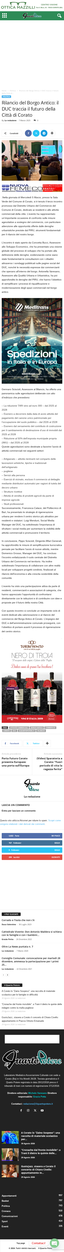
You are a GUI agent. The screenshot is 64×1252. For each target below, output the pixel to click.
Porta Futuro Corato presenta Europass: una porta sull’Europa (15, 762)
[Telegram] (44, 133)
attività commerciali (19, 728)
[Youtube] (42, 1111)
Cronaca (6, 1211)
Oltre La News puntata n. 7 (17, 946)
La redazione (10, 120)
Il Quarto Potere (12, 985)
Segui (57, 843)
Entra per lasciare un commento (19, 810)
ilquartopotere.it (26, 731)
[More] (52, 133)
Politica (13, 90)
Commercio (50, 728)
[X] (35, 1111)
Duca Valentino (9, 924)
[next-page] (7, 975)
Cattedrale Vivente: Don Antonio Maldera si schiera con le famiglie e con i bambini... (32, 933)
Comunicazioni (10, 1216)
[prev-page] (3, 975)
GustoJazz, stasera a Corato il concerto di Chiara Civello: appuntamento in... (38, 1169)
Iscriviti (56, 857)
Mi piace (56, 835)
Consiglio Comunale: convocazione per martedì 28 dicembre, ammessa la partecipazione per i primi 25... (31, 961)
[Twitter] (36, 133)
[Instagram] (28, 1111)
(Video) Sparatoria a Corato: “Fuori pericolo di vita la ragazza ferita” (49, 764)
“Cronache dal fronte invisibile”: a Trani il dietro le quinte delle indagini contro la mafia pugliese (32, 1006)
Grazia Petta (7, 939)
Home (4, 90)
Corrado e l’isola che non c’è (18, 920)
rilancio (41, 731)
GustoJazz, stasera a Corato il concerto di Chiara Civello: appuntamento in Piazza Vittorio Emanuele (30, 1019)
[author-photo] (32, 785)
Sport (5, 1221)
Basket (5, 1201)
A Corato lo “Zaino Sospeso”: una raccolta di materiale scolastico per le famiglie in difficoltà (28, 993)
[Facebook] (28, 133)
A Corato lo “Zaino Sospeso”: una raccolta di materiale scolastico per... (40, 1136)
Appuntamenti (9, 1196)
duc (14, 731)
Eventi (5, 1226)
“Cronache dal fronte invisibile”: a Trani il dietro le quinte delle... (40, 1151)
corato (6, 731)
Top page (21, 1243)
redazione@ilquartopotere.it (38, 1104)
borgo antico (37, 728)
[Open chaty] (54, 1243)
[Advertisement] (32, 54)
